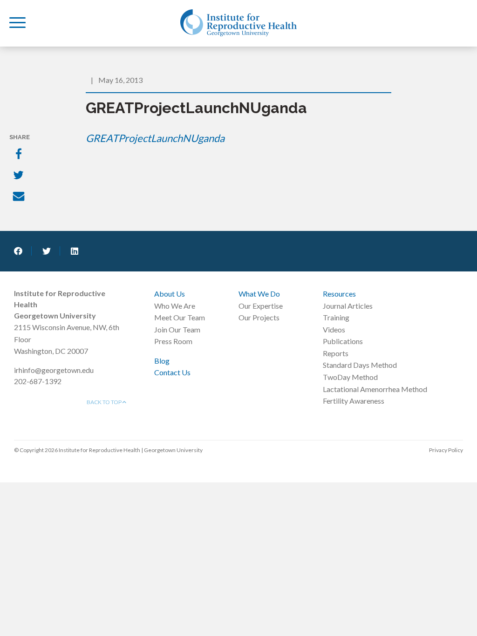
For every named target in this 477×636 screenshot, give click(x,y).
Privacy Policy (446, 450)
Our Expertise (260, 305)
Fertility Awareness (353, 400)
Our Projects (258, 317)
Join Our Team (177, 329)
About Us (169, 293)
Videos (334, 329)
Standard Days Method (360, 364)
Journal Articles (348, 305)
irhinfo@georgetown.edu (54, 369)
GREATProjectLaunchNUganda (155, 138)
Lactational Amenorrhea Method (375, 389)
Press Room (173, 341)
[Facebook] (19, 154)
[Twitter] (19, 176)
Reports (335, 353)
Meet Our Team (179, 317)
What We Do (259, 293)
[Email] (19, 197)
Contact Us (172, 372)
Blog (162, 360)
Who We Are (174, 305)
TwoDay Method (350, 376)
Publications (343, 341)
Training (336, 317)
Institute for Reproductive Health (238, 22)
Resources (339, 293)
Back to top (105, 402)
